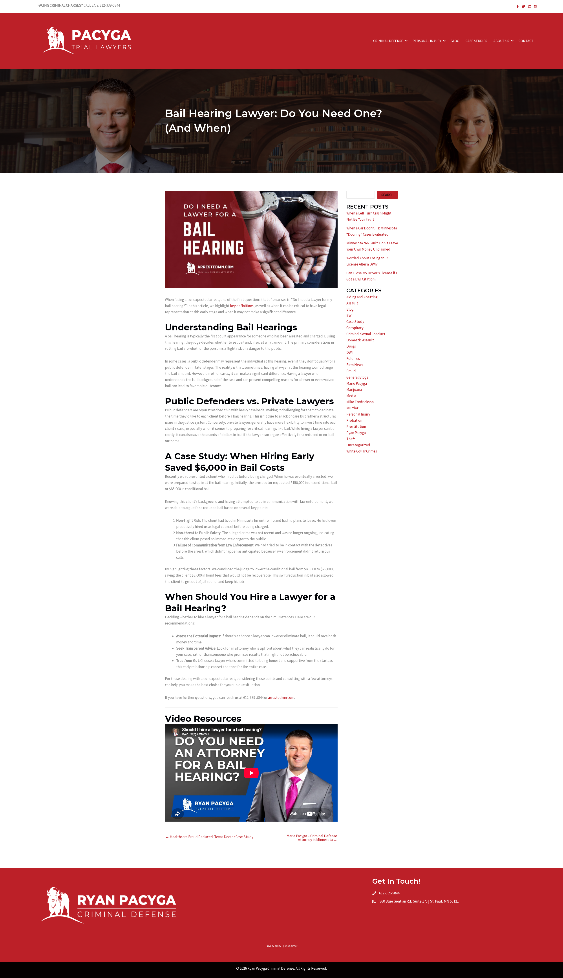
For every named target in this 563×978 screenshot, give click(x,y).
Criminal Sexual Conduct (365, 333)
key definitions (242, 305)
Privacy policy (273, 945)
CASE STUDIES (476, 40)
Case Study (355, 321)
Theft (350, 438)
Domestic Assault (360, 340)
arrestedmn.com (281, 697)
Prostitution (356, 426)
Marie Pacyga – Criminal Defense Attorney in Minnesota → (312, 838)
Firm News (354, 364)
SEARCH (387, 194)
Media (351, 395)
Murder (352, 408)
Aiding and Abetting (362, 297)
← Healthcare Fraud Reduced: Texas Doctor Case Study (209, 837)
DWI (349, 352)
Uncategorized (358, 445)
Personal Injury (358, 414)
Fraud (351, 370)
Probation (354, 420)
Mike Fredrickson (360, 401)
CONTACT (526, 40)
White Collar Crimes (361, 451)
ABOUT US (501, 40)
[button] (406, 41)
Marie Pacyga (356, 383)
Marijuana (354, 389)
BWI (349, 315)
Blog (350, 309)
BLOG (455, 40)
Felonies (353, 358)
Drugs (351, 346)
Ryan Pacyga (356, 432)
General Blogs (357, 377)
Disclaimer (291, 945)
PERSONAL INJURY (427, 40)
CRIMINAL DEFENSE (388, 40)
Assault (352, 303)
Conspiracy (355, 327)
